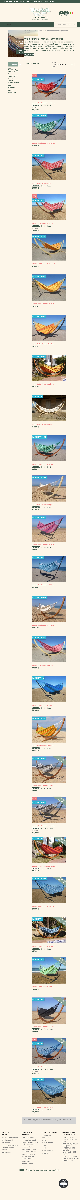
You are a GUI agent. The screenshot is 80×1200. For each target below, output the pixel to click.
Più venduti (6, 1143)
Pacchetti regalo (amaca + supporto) (13, 79)
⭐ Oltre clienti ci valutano (40, 2)
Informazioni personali (46, 1136)
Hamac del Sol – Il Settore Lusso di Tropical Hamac (28, 1156)
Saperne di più (21, 51)
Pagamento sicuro (29, 1152)
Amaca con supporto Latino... (43, 464)
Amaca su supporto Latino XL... (43, 866)
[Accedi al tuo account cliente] (61, 13)
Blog (23, 1166)
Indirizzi (44, 1145)
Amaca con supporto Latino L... (43, 103)
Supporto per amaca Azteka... (43, 344)
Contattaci (26, 1161)
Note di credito (47, 1143)
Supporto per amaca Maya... (42, 424)
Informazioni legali (29, 1140)
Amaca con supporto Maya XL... (44, 264)
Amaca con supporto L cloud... (43, 1027)
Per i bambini (11, 86)
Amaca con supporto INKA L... (43, 585)
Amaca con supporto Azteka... (43, 143)
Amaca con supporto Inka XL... (43, 304)
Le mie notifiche (47, 1151)
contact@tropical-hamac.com (70, 1159)
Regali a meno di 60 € (13, 71)
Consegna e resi (28, 1137)
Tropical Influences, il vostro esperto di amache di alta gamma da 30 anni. (30, 1146)
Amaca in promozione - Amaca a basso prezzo (10, 1147)
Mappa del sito (27, 1164)
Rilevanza (65, 64)
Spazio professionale (10, 1137)
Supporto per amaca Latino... (43, 384)
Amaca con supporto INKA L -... (43, 705)
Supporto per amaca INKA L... (42, 183)
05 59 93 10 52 (12, 1)
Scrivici (26, 1)
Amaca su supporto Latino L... (43, 223)
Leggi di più (29, 54)
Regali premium (12, 91)
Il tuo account (49, 1132)
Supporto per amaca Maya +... (43, 505)
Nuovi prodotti (7, 1140)
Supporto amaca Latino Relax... (43, 746)
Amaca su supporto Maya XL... (43, 665)
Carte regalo (6, 1152)
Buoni (44, 1148)
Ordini (44, 1140)
